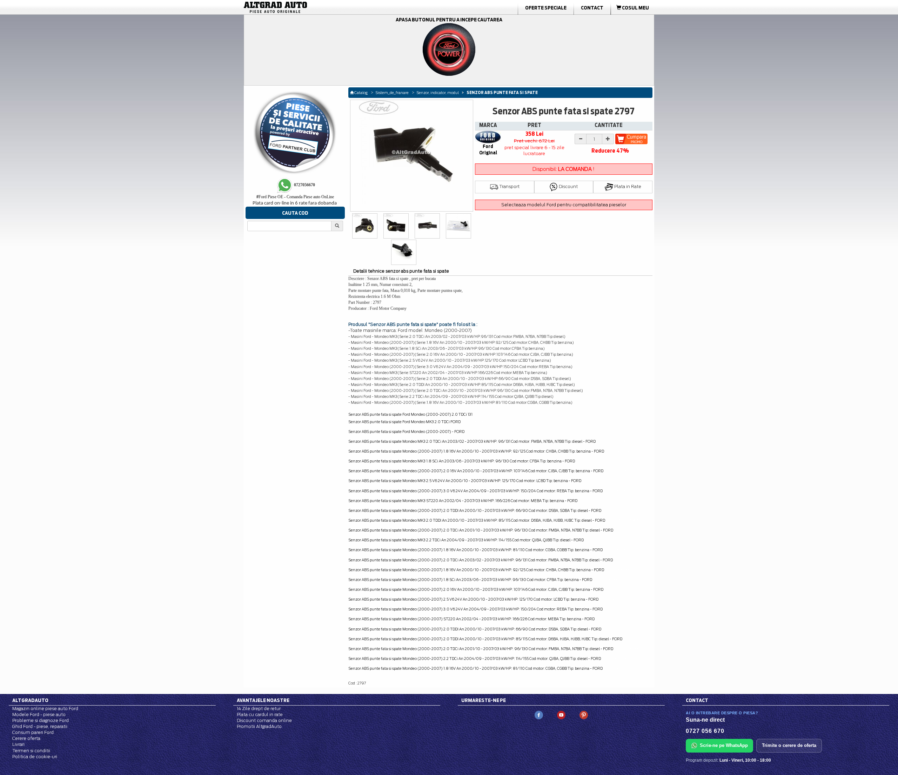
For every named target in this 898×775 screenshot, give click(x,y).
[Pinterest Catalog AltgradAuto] (583, 714)
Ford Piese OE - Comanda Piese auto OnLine (295, 196)
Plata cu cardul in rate (260, 714)
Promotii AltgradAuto (259, 726)
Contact (592, 8)
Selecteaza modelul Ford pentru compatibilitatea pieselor (563, 204)
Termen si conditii (31, 750)
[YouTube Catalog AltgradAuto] (561, 714)
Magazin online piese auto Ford (45, 708)
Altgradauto (30, 700)
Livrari (18, 744)
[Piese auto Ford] (309, 7)
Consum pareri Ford (33, 732)
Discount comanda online (264, 720)
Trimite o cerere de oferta (789, 745)
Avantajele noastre (263, 700)
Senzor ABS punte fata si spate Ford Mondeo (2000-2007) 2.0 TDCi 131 (410, 414)
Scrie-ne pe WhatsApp (724, 745)
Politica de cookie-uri (34, 756)
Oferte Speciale (546, 8)
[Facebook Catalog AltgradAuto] (539, 714)
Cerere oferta (26, 738)
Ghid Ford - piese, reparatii (39, 726)
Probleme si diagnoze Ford (40, 720)
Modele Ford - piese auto (39, 714)
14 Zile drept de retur (259, 708)
